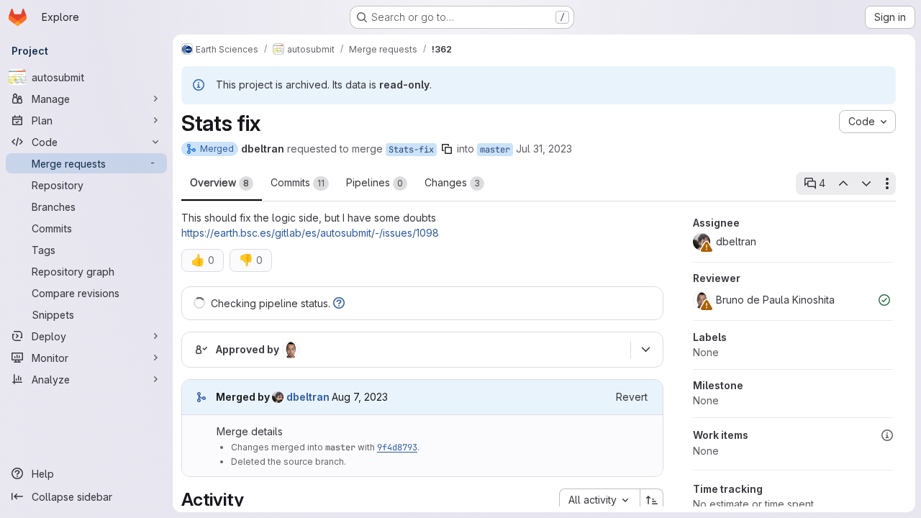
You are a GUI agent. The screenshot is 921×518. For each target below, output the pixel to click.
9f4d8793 (397, 447)
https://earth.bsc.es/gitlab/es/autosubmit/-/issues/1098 (310, 233)
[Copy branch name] (446, 149)
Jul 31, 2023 (544, 148)
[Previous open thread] (842, 183)
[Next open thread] (866, 183)
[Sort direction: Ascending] (651, 500)
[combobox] (599, 500)
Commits (298, 182)
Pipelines (374, 182)
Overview (219, 182)
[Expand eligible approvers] (645, 349)
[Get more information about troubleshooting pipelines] (339, 303)
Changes (452, 182)
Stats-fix (411, 149)
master (495, 149)
